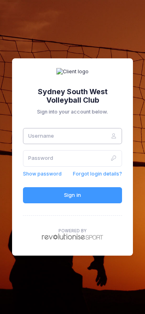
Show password (42, 174)
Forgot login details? (97, 174)
